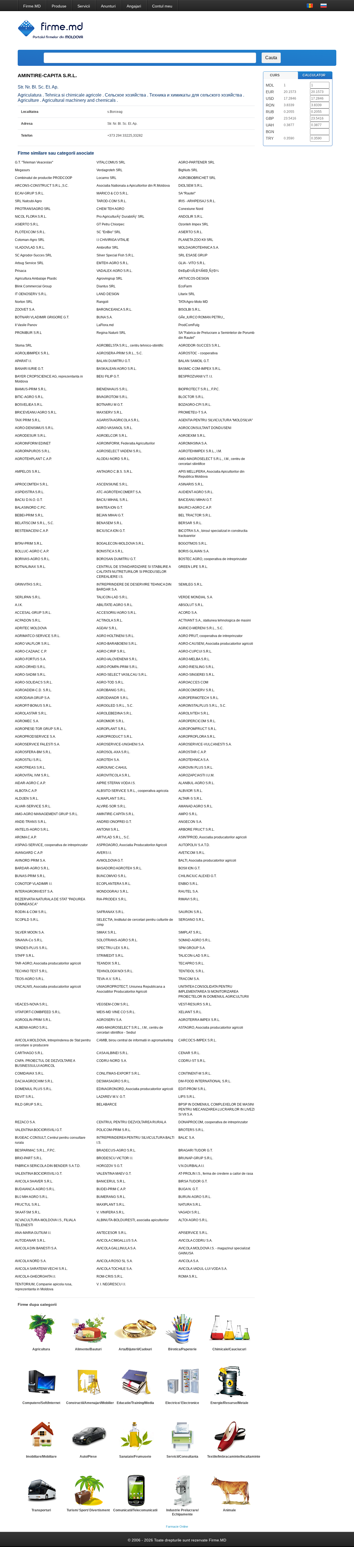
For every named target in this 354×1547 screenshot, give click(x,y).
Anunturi (108, 6)
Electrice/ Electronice (182, 1403)
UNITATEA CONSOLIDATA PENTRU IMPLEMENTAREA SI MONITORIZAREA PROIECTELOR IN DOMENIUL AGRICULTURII (213, 992)
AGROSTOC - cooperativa (198, 353)
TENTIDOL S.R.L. (191, 971)
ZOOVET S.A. (25, 309)
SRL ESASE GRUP (192, 255)
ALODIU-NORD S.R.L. (113, 459)
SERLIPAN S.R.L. (28, 597)
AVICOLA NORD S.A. (30, 1261)
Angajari (134, 6)
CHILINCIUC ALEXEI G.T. (197, 876)
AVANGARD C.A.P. (29, 853)
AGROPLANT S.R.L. (112, 729)
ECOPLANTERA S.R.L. (114, 884)
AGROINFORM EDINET (33, 443)
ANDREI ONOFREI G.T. (114, 822)
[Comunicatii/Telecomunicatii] (135, 1490)
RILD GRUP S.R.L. (29, 1104)
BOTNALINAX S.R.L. (30, 567)
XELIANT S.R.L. (190, 1012)
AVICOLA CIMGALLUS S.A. (117, 1240)
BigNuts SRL (188, 170)
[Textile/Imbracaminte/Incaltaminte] (229, 1436)
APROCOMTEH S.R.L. (32, 484)
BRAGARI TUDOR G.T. (195, 1150)
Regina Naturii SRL (111, 333)
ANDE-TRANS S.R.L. (31, 822)
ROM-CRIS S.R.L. (110, 1276)
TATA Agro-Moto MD (193, 302)
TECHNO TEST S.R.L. (31, 971)
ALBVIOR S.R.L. (190, 791)
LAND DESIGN (108, 294)
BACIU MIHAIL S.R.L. (113, 500)
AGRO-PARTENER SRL (196, 162)
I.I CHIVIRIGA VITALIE (113, 240)
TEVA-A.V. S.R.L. (109, 979)
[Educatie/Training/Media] (135, 1382)
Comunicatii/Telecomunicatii (135, 1510)
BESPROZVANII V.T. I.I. (195, 376)
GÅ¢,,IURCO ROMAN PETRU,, (201, 317)
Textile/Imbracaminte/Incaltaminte (233, 1456)
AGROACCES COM (193, 682)
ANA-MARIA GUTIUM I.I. (33, 1233)
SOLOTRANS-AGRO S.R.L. (117, 940)
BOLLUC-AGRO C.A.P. (32, 551)
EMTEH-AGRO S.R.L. (113, 263)
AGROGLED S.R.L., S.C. (115, 706)
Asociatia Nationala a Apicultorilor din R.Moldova (133, 186)
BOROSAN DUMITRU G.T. (116, 559)
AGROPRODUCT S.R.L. (115, 737)
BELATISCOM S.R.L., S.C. (34, 523)
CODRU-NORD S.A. (112, 1061)
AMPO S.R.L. (188, 814)
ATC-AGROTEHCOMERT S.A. (119, 492)
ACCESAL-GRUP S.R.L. (33, 613)
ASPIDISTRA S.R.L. (29, 492)
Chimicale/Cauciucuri (229, 1349)
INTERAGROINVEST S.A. (34, 891)
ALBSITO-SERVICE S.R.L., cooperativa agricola (132, 791)
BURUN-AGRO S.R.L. (194, 1197)
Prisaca (20, 271)
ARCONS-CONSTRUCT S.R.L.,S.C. (42, 186)
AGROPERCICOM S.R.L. (197, 721)
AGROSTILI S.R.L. (28, 760)
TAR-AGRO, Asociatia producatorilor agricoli (48, 963)
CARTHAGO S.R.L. (29, 1053)
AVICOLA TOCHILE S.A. (114, 1269)
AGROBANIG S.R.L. (111, 690)
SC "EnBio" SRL (109, 232)
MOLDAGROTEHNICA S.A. (198, 247)
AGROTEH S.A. (108, 760)
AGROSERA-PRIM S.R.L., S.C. (120, 353)
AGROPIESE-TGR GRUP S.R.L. (39, 729)
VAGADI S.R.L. (189, 1212)
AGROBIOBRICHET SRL (197, 178)
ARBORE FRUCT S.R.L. (196, 829)
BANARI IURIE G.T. (29, 369)
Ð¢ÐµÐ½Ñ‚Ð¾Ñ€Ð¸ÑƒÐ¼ (198, 271)
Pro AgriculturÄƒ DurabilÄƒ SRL (120, 217)
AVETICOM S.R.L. (191, 853)
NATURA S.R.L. (190, 1205)
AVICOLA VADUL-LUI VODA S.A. (202, 1269)
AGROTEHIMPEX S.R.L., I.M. (200, 451)
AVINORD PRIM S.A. (30, 860)
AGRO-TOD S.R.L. (110, 682)
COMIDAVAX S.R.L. (29, 1073)
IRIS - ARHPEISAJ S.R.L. (197, 201)
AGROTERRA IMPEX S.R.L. (199, 1020)
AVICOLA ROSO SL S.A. (115, 1261)
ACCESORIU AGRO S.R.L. (117, 613)
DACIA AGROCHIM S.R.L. (34, 1081)
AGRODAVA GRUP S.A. (32, 698)
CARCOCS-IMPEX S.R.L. (197, 1040)
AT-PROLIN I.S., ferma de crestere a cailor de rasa (215, 1174)
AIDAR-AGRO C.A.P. (30, 783)
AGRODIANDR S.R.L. (113, 698)
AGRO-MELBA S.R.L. (194, 659)
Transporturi (41, 1510)
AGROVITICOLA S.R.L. (114, 775)
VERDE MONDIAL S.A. (195, 597)
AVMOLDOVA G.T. (110, 860)
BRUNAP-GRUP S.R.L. (195, 1158)
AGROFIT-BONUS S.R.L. (33, 706)
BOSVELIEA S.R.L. (29, 405)
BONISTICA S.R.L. (110, 551)
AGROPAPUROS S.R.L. (33, 451)
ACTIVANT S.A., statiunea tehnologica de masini (214, 620)
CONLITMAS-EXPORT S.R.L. (118, 1073)
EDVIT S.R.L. (25, 1097)
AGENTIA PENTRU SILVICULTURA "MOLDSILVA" (215, 420)
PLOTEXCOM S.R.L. (30, 232)
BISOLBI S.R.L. (189, 309)
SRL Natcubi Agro (28, 201)
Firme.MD (32, 6)
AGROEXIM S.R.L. (192, 436)
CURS (275, 75)
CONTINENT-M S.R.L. (194, 1073)
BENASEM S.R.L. (110, 523)
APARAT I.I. (23, 361)
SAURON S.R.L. (190, 912)
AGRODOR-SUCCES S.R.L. (199, 345)
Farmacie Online (177, 1526)
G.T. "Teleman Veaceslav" (34, 162)
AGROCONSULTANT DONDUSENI (204, 428)
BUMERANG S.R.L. (111, 1197)
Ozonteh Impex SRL (193, 224)
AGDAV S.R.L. (107, 628)
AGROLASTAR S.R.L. (31, 713)
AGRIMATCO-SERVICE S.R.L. (37, 636)
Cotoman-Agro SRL (30, 240)
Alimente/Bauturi (88, 1349)
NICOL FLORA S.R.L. (31, 217)
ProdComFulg (188, 325)
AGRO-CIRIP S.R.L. (111, 651)
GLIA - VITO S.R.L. (192, 263)
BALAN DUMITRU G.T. (114, 361)
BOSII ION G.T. (189, 868)
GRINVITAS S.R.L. (28, 584)
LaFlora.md (105, 325)
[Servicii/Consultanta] (182, 1436)
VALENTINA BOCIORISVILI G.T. (38, 1130)
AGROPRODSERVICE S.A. (35, 737)
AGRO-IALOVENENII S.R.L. (117, 659)
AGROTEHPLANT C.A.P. (33, 459)
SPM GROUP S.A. (191, 948)
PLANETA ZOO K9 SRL (195, 240)
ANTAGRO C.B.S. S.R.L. (115, 472)
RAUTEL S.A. (188, 891)
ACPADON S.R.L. (28, 620)
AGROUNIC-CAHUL (112, 767)
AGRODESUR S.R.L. (30, 436)
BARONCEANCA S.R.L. (114, 309)
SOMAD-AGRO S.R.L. (194, 940)
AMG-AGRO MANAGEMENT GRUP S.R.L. (46, 814)
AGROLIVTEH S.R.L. (194, 713)
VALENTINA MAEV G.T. (114, 1174)
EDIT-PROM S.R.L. (192, 1089)
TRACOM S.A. (189, 979)
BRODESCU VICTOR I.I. (115, 1158)
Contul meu (162, 6)
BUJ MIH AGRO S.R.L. (31, 1197)
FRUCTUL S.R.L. (28, 1205)
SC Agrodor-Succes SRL (33, 255)
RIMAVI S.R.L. (188, 899)
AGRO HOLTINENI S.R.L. (115, 636)
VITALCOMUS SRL (111, 162)
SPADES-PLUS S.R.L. (31, 948)
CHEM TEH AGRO (110, 209)
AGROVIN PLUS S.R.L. (195, 767)
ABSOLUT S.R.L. (191, 605)
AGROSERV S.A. (109, 1020)
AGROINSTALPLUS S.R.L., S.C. (202, 706)
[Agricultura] (41, 1329)
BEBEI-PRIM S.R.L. (29, 515)
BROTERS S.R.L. (191, 1130)
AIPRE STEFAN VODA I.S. (116, 783)
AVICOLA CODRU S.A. (195, 1240)
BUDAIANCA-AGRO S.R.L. (35, 1189)
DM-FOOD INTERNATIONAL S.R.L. (204, 1081)
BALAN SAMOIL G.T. (193, 361)
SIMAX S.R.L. (107, 932)
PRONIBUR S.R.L (28, 333)
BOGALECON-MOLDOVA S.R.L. (121, 543)
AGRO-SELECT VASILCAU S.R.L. (122, 675)
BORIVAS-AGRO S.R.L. (32, 559)
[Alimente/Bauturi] (88, 1329)
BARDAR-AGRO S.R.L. (32, 868)
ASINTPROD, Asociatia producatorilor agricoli (212, 837)
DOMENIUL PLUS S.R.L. (33, 1089)
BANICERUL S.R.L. (111, 1181)
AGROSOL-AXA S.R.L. (113, 752)
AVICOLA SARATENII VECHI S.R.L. (41, 1269)
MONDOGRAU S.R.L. (113, 891)
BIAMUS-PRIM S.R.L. (31, 389)
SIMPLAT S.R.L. (190, 932)
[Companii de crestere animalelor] (229, 1490)
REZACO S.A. (25, 1122)
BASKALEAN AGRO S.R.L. (117, 369)
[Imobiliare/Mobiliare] (41, 1436)
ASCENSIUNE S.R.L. (112, 484)
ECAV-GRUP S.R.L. (29, 193)
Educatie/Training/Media (135, 1403)
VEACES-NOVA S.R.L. (31, 1004)
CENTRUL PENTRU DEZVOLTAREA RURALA (131, 1122)
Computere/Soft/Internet (41, 1403)
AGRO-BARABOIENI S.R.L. (117, 644)
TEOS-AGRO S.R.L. (30, 979)
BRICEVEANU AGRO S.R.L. (36, 412)
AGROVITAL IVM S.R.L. (32, 775)
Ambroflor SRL (108, 247)
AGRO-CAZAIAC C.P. (31, 651)
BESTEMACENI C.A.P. (31, 531)
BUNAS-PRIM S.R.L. (30, 876)
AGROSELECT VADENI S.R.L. (119, 451)
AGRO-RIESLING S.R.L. (196, 667)
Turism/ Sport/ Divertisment (88, 1510)
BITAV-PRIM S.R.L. (29, 543)
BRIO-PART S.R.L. (29, 1158)
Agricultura (41, 1349)
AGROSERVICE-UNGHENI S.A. (120, 744)
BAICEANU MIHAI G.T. (195, 500)
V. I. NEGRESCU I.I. (111, 1284)
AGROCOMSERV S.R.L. (196, 690)
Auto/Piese (88, 1456)
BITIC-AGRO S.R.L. (29, 397)
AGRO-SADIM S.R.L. (30, 675)
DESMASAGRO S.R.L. (113, 1081)
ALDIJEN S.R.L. (27, 798)
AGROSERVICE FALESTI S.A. (37, 744)
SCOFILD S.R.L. (27, 920)
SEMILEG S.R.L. (190, 584)
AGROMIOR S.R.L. (111, 721)
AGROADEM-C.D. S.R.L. (33, 690)
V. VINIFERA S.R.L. (111, 1212)
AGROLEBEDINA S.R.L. (114, 713)
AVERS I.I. (104, 853)
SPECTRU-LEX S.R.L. (113, 948)
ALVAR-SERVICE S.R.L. (33, 806)
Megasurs (22, 170)
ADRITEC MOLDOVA (31, 628)
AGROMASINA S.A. (192, 443)
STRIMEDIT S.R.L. (110, 956)
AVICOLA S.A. (188, 1261)
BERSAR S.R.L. (190, 523)
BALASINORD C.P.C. (30, 507)
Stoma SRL (23, 345)
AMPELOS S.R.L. (28, 472)
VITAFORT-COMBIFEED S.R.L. (38, 1012)
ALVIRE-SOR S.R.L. (111, 806)
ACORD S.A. (187, 613)
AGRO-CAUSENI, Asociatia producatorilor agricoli (215, 644)
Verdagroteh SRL (110, 170)
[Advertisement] (232, 30)
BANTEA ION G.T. (110, 507)
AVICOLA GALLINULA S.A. (116, 1248)
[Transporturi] (41, 1490)
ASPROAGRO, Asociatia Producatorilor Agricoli (132, 845)
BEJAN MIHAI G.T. (110, 515)
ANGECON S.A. (190, 822)
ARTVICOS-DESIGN (193, 278)
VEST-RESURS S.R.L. (195, 1004)
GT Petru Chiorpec (110, 224)
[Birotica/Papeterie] (182, 1329)
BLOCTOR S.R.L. (191, 397)
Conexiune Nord (190, 209)
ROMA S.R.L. (188, 1276)
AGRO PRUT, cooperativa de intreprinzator (210, 636)
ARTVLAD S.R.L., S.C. (113, 837)
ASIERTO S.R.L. (27, 224)
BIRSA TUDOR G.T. (192, 1181)
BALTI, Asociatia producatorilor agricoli (207, 860)
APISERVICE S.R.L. (193, 1233)
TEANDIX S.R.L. (109, 963)
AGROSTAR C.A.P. (192, 752)
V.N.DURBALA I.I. (191, 1166)
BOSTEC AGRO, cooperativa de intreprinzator (212, 559)
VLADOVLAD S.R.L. (30, 247)
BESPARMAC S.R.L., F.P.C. (35, 1150)
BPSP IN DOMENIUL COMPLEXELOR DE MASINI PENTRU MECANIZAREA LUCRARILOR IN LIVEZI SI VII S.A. (216, 1109)
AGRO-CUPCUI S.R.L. (195, 651)
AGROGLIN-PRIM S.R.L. (33, 1020)
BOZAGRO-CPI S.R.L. (194, 405)
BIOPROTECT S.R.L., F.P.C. (199, 389)
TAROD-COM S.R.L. (112, 201)
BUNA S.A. (105, 317)
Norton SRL (24, 302)
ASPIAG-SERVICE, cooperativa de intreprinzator (51, 845)
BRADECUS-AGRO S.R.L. (116, 1150)
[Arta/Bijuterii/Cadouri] (135, 1329)
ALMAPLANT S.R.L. (111, 798)
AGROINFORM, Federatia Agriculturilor (126, 443)
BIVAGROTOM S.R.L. (112, 397)
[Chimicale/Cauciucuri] (229, 1329)
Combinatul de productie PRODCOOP (43, 178)
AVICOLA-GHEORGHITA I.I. (35, 1276)
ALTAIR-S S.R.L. (190, 798)
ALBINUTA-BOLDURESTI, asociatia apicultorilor (133, 1220)
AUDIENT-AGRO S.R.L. (196, 492)
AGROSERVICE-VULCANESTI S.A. (205, 744)
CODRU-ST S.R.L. (192, 1061)
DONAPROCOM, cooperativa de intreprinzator (213, 1122)
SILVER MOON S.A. (30, 932)
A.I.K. (19, 605)
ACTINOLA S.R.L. (110, 620)
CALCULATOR (314, 75)
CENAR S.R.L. (189, 1053)
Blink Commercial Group (33, 286)
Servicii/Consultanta (182, 1456)
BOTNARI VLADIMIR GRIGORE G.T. (42, 317)
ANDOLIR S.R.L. (190, 217)
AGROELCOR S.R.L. (112, 436)
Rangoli (102, 302)
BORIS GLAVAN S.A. (193, 551)
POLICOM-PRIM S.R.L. (114, 1130)
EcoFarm (185, 286)
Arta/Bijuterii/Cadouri (135, 1349)
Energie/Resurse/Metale (229, 1403)
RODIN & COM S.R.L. (31, 912)
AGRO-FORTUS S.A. (30, 659)
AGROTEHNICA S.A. (193, 760)
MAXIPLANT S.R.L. (111, 1205)
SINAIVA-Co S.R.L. (29, 940)
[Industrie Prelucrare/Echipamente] (182, 1490)
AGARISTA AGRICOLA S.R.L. (118, 420)
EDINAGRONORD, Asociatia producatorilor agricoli (135, 1089)
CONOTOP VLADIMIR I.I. (33, 884)
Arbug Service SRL (29, 263)
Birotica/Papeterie (182, 1349)
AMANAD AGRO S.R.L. (195, 806)
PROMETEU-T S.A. (192, 412)
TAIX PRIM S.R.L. (28, 420)
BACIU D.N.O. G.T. (29, 500)
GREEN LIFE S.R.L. (193, 567)
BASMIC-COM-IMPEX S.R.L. (199, 369)
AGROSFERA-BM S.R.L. (33, 752)
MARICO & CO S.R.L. (113, 193)
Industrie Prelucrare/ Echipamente (182, 1512)
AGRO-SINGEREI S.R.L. (196, 675)
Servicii (83, 6)
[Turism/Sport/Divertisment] (88, 1490)
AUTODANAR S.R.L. (30, 1240)
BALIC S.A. (186, 1138)
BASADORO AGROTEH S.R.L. (119, 868)
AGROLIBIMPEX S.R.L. (32, 353)
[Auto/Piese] (88, 1436)
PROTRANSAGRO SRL (33, 209)
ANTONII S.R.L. (108, 829)
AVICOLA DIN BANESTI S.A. (36, 1248)
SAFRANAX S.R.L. (110, 912)
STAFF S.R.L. (25, 956)
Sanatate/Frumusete (135, 1456)
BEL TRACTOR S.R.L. (195, 515)
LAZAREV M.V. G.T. (111, 1097)
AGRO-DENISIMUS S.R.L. (34, 428)
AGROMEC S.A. (27, 721)
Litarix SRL (186, 294)
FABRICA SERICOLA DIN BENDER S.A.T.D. (47, 1166)
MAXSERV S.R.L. (110, 412)
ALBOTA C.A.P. (26, 791)
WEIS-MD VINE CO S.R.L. (116, 1012)
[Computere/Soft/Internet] (41, 1382)
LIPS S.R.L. (187, 1097)
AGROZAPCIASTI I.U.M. (196, 775)
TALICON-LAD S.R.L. (112, 597)
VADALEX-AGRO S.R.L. (114, 271)
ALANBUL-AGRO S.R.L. (196, 783)
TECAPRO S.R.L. (191, 963)
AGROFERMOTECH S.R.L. (198, 698)
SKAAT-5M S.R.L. (28, 1212)
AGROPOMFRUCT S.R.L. (197, 729)
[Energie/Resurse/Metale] (229, 1382)
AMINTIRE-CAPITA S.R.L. (116, 814)
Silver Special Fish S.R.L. (115, 255)
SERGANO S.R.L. (191, 920)
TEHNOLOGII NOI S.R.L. (115, 971)
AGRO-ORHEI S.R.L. (30, 667)
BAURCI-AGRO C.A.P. (195, 507)
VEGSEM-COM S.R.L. (113, 1004)
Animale (229, 1510)
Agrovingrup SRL (110, 278)
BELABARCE (107, 1104)
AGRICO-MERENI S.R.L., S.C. (200, 628)
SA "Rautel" (187, 193)
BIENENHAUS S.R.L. (112, 389)
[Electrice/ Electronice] (182, 1382)
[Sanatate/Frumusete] (135, 1436)
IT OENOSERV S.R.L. (31, 294)
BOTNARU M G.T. (110, 405)
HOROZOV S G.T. (110, 1166)
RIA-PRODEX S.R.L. (112, 899)
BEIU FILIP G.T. (108, 376)
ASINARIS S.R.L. (191, 484)
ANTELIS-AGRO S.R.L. (32, 829)
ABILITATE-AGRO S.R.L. (115, 605)
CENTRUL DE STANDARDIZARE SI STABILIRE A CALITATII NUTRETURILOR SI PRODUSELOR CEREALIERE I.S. (134, 572)
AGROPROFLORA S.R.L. (197, 737)
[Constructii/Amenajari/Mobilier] (88, 1382)
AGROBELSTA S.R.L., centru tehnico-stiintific (130, 345)
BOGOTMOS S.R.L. (192, 543)
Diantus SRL (106, 286)
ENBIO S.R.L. (188, 884)
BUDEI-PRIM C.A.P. (111, 1189)
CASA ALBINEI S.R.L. (113, 1053)
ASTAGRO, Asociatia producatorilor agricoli (210, 1027)
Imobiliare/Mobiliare (41, 1456)
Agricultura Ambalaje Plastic (36, 278)
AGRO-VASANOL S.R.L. (115, 428)
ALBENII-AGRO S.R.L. (31, 1027)
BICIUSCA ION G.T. (111, 531)
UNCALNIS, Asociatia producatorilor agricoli (48, 987)
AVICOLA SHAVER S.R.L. (34, 1181)
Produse (59, 6)
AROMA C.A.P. (26, 837)
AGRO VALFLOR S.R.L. (32, 644)
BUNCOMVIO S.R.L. (112, 876)
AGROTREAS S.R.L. (30, 767)
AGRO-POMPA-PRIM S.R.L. (117, 667)
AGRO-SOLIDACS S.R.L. (34, 682)
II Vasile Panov (26, 325)
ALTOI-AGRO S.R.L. (193, 1220)
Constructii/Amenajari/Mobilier (90, 1403)
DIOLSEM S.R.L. (190, 186)
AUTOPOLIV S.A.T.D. (194, 845)
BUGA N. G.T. (188, 1189)
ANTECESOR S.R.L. (112, 1233)
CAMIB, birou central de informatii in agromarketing (135, 1040)
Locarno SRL (106, 178)
